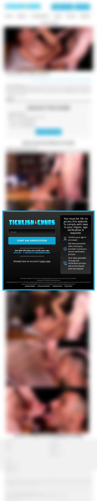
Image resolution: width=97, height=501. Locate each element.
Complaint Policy (57, 286)
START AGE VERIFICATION (32, 240)
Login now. (45, 261)
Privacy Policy (68, 286)
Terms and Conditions (44, 286)
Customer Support (30, 286)
